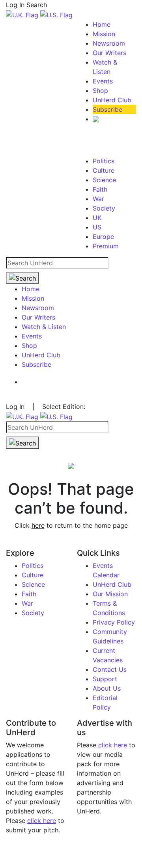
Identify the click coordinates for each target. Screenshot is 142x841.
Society (104, 208)
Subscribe (107, 109)
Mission (104, 34)
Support (105, 679)
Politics (103, 161)
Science (104, 180)
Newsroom (109, 43)
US (97, 227)
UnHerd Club (112, 100)
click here (41, 820)
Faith (100, 189)
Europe (103, 236)
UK (97, 218)
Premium (106, 246)
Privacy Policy (114, 622)
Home (101, 24)
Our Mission (110, 594)
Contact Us (110, 669)
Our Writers (109, 53)
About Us (107, 688)
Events (103, 81)
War (98, 199)
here (38, 525)
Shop (100, 90)
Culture (103, 170)
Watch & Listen (44, 327)
